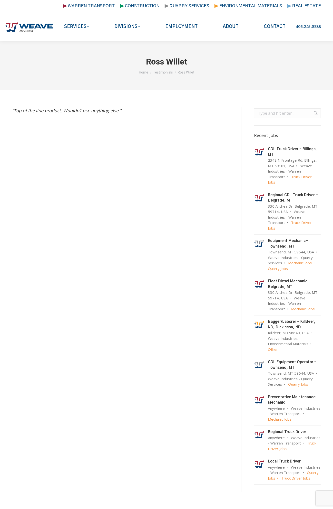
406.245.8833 (308, 27)
